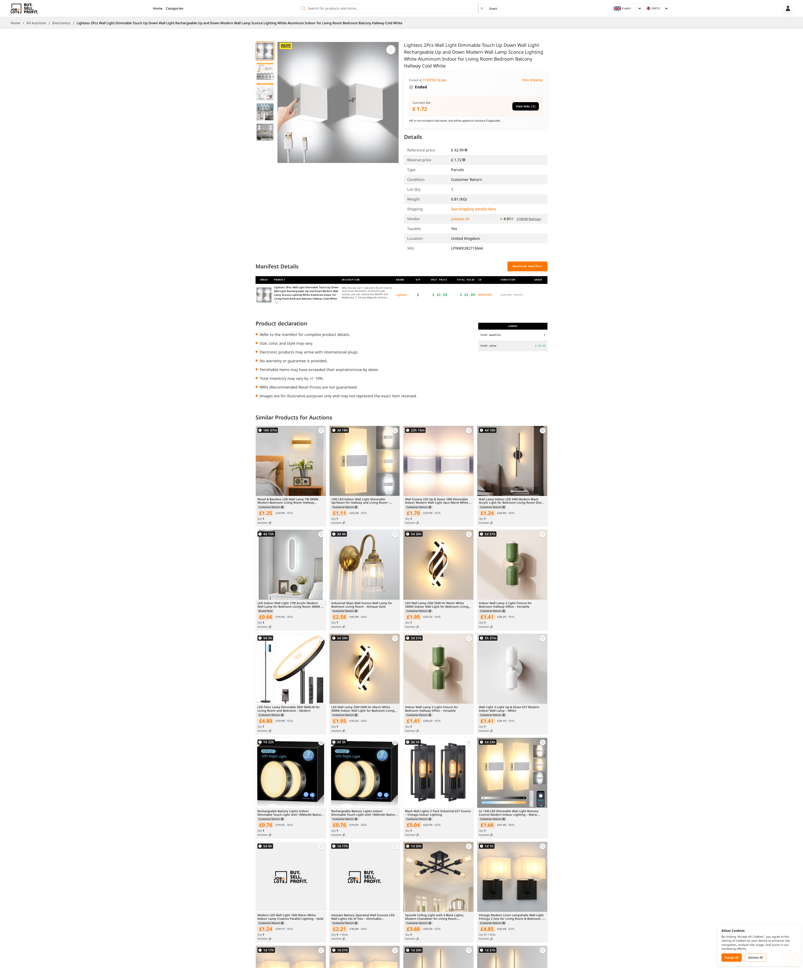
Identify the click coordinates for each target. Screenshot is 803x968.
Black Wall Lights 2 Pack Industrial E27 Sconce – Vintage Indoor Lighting (438, 813)
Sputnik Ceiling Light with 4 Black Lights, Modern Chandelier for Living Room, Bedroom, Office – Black (434, 917)
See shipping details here (473, 208)
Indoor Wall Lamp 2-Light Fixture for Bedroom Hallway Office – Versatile (505, 604)
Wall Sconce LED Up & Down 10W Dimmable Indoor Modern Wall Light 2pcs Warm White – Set (438, 501)
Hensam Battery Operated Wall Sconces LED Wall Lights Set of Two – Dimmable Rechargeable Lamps (363, 917)
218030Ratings (529, 219)
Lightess (401, 295)
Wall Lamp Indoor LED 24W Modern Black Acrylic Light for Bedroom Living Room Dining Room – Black (512, 501)
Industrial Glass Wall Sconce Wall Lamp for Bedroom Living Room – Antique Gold (361, 604)
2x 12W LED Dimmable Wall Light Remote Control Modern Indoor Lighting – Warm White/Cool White (508, 813)
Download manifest (527, 266)
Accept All (732, 957)
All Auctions (36, 23)
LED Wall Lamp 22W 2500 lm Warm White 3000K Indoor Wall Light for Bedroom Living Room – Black (436, 604)
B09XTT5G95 (485, 294)
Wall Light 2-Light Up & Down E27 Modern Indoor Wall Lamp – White (509, 709)
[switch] (483, 8)
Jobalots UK (460, 219)
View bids (525, 106)
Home (157, 8)
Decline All (755, 957)
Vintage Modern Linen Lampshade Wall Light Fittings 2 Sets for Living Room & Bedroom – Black (511, 917)
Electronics (61, 23)
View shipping (532, 80)
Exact (493, 8)
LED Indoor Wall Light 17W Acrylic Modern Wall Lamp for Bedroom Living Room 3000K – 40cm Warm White (289, 604)
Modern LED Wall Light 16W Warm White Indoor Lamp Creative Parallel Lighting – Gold (290, 917)
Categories (174, 8)
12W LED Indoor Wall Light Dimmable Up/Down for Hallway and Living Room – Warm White (360, 501)
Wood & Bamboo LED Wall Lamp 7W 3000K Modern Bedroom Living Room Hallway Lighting (287, 501)
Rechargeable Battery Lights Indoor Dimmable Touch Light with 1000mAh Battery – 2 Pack (290, 813)
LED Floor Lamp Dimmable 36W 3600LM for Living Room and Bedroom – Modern (288, 709)
